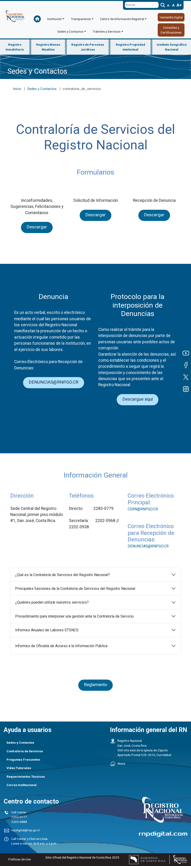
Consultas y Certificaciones (170, 30)
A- (168, 5)
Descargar (37, 227)
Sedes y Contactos (42, 89)
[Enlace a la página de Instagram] (185, 389)
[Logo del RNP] (15, 19)
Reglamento (95, 684)
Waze (121, 763)
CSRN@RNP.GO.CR (143, 509)
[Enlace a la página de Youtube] (185, 353)
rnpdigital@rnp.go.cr (25, 830)
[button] (55, 19)
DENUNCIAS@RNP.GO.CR (53, 382)
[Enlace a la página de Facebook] (185, 365)
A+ (179, 5)
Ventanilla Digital (171, 17)
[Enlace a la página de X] (185, 377)
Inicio (17, 89)
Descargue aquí (137, 399)
